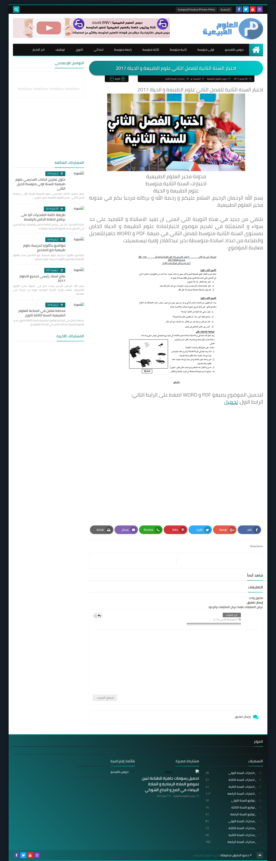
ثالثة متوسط (151, 49)
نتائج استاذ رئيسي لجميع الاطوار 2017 (42, 278)
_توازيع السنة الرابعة (231, 814)
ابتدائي (99, 49)
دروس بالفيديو (234, 49)
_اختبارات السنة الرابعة (231, 793)
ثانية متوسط (178, 49)
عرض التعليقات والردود (222, 607)
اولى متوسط (206, 49)
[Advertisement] (176, 464)
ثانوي (79, 49)
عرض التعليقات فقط (250, 607)
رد (96, 615)
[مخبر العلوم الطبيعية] (232, 28)
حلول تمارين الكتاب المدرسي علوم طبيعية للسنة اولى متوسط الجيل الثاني (40, 184)
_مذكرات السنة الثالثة (231, 828)
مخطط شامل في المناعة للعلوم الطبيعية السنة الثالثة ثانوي (42, 312)
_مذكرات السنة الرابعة (231, 842)
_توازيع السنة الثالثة (231, 807)
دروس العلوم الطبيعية (184, 796)
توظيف (60, 49)
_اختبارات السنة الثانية (175, 79)
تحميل (231, 402)
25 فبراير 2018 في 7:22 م (226, 619)
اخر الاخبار (38, 49)
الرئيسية (225, 9)
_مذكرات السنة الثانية (231, 835)
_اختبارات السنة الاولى (231, 773)
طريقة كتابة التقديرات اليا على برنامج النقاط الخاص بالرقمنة (43, 216)
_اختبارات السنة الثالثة (231, 780)
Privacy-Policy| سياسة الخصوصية (196, 9)
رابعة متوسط (123, 49)
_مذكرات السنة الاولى (231, 821)
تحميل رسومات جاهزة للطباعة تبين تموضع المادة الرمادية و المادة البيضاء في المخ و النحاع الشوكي (170, 784)
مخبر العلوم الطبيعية (206, 855)
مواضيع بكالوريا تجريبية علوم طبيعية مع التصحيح (44, 247)
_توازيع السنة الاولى (231, 800)
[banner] (91, 37)
